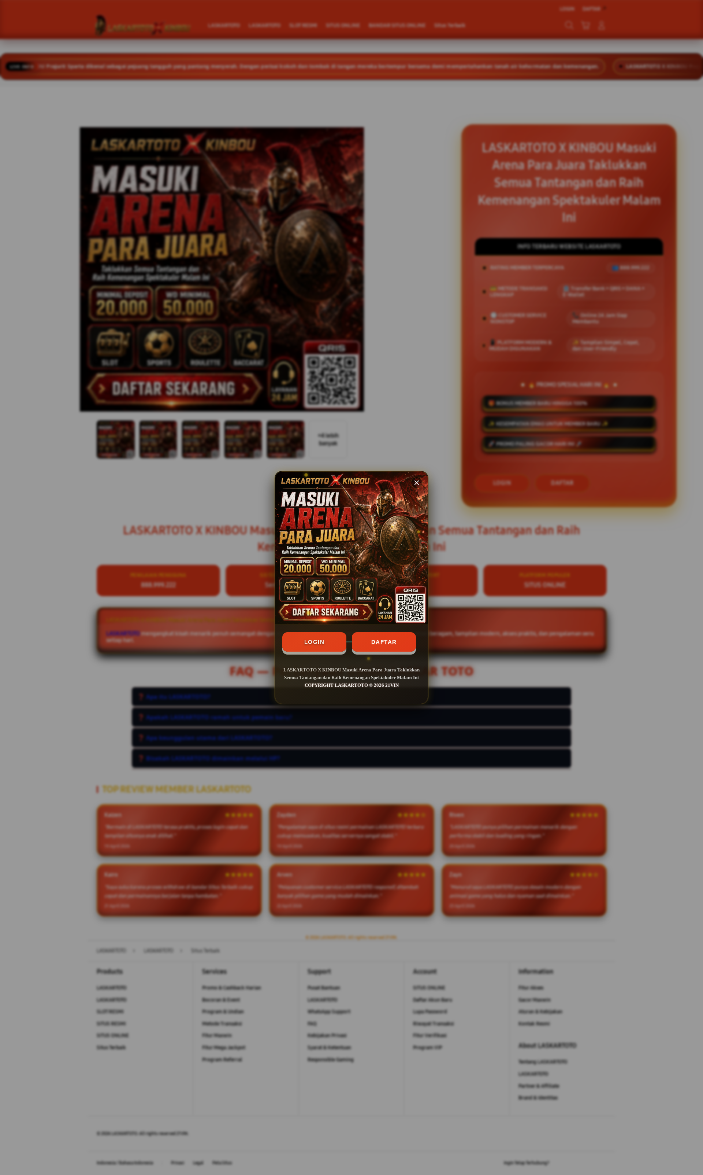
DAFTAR (384, 642)
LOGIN (314, 642)
